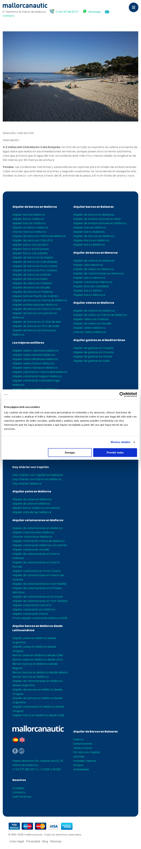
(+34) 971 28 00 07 (67, 12)
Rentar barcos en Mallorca (30, 677)
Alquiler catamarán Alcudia (30, 549)
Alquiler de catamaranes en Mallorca (37, 528)
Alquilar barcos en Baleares (93, 207)
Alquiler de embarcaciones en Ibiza (97, 219)
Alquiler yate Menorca (88, 265)
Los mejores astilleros (28, 343)
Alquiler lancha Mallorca (28, 215)
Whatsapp (94, 12)
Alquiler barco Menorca (89, 278)
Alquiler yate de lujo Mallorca (31, 512)
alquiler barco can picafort (30, 245)
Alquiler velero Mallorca (89, 328)
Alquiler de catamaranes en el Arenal (37, 597)
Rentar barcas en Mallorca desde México (40, 672)
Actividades (81, 769)
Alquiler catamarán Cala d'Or (32, 605)
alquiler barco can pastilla (29, 253)
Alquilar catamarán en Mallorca (33, 609)
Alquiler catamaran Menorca (92, 282)
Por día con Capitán (86, 752)
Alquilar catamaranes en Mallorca (37, 520)
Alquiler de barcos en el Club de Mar (36, 322)
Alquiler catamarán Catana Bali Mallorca (39, 372)
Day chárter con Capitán (30, 467)
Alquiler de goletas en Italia (91, 361)
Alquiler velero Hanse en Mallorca (34, 368)
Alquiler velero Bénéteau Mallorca (35, 359)
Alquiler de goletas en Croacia (93, 352)
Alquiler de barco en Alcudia (31, 287)
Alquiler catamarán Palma (30, 614)
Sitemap (55, 841)
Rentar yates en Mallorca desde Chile (37, 655)
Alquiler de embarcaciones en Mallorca (99, 223)
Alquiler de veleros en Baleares (94, 261)
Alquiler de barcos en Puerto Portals (36, 309)
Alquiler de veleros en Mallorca (94, 311)
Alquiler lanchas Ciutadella (91, 286)
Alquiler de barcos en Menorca (95, 253)
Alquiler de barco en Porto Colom (34, 266)
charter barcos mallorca (29, 232)
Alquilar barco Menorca (89, 295)
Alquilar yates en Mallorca (31, 491)
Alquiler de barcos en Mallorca (34, 207)
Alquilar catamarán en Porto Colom (36, 571)
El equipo (18, 788)
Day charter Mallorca (26, 484)
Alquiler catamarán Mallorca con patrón (39, 545)
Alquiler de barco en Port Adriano (34, 270)
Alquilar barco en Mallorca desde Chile (38, 715)
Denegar (70, 452)
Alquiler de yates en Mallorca (31, 499)
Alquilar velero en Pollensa (91, 319)
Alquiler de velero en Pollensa (32, 283)
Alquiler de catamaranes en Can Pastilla (39, 584)
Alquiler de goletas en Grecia (92, 357)
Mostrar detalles (121, 442)
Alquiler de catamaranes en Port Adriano (40, 601)
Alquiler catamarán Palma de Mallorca (38, 541)
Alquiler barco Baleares (89, 232)
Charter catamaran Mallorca (32, 537)
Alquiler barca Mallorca (89, 245)
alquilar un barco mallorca (30, 227)
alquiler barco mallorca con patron (36, 508)
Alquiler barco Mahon (87, 291)
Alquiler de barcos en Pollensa (32, 292)
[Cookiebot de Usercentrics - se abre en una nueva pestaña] (122, 394)
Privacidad (33, 841)
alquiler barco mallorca (28, 219)
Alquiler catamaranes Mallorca (33, 532)
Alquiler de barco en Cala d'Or (32, 240)
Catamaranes (82, 744)
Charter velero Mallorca (89, 332)
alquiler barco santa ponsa (30, 249)
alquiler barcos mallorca (28, 223)
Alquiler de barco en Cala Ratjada (34, 262)
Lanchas (78, 757)
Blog (45, 841)
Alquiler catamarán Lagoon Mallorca (37, 376)
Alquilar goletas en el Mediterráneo (99, 340)
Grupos (78, 765)
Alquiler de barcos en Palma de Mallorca (39, 300)
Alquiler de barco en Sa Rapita (32, 257)
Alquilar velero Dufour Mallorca (33, 363)
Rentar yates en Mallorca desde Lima (37, 660)
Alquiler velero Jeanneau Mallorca (35, 351)
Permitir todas (115, 452)
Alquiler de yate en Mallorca (31, 504)
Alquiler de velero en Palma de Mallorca (100, 315)
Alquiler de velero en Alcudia (92, 323)
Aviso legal (17, 841)
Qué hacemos (21, 797)
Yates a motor (83, 748)
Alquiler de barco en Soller (30, 279)
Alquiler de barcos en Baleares (93, 215)
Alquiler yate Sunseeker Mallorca (34, 389)
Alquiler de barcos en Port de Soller (36, 326)
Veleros (78, 739)
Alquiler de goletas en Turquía (93, 348)
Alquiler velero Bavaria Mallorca (33, 355)
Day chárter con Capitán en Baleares (37, 475)
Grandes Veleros (84, 761)
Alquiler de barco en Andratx (31, 275)
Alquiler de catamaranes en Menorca (98, 273)
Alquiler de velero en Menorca (93, 269)
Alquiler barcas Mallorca (89, 227)
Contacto (8, 15)
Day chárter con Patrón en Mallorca (36, 479)
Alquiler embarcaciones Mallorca (34, 305)
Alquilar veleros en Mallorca (93, 303)
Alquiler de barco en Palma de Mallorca (39, 236)
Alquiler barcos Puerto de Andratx (35, 296)
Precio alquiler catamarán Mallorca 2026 (39, 618)
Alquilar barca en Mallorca (91, 240)
